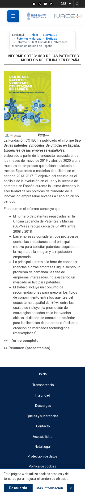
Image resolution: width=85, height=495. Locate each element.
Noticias (51, 38)
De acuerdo (18, 488)
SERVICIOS (50, 35)
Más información (49, 488)
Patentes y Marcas (29, 38)
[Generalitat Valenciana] (38, 16)
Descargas (43, 405)
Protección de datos (42, 456)
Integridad (42, 395)
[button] (77, 4)
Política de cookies (42, 466)
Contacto (43, 426)
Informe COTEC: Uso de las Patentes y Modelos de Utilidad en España (43, 58)
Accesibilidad (42, 437)
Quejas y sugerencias (42, 416)
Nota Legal (43, 447)
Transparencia (43, 385)
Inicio (34, 35)
